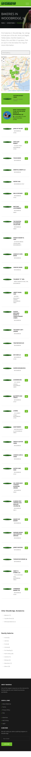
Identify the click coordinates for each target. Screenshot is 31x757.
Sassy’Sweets (17, 427)
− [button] (3, 61)
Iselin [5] (6, 641)
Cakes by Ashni (17, 267)
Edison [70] (7, 666)
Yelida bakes (17, 158)
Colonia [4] (7, 647)
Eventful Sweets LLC (19, 170)
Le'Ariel (15, 411)
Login (3, 723)
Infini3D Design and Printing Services (18, 534)
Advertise (5, 717)
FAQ (3, 713)
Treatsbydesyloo (18, 343)
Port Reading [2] (8, 650)
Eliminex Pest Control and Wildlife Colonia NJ (17, 503)
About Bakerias (6, 704)
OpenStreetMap (20, 90)
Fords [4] (6, 644)
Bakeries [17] (7, 615)
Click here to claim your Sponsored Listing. (19, 118)
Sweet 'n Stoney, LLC (16, 571)
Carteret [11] (7, 657)
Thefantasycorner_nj (20, 559)
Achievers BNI (17, 380)
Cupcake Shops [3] (9, 618)
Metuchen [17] (8, 663)
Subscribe (6, 744)
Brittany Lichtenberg (17, 207)
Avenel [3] (6, 637)
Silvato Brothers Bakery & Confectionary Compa (18, 315)
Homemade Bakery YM (16, 589)
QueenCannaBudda (19, 368)
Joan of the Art (18, 128)
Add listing (5, 720)
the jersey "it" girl (18, 279)
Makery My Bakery (16, 519)
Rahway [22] (7, 660)
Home (3, 23)
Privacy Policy (6, 710)
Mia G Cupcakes (17, 193)
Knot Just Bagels (16, 142)
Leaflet (9, 90)
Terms (4, 707)
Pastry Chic (16, 181)
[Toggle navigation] (27, 4)
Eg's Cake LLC (17, 355)
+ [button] (3, 59)
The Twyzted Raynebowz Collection (17, 223)
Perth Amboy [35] (8, 653)
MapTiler (14, 90)
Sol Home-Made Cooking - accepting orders (18, 485)
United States (11, 23)
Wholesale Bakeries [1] (10, 621)
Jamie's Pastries (18, 547)
